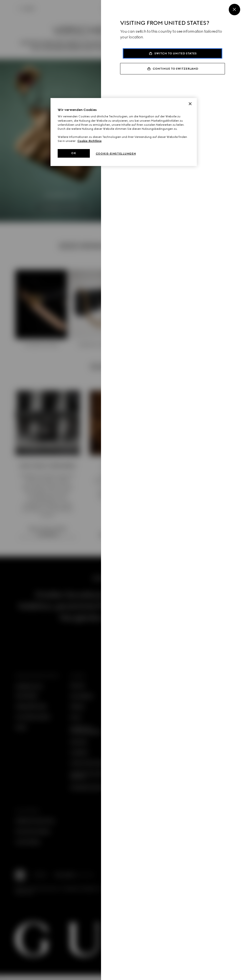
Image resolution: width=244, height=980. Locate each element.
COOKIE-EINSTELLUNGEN (116, 153)
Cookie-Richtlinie (89, 141)
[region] (124, 132)
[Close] (234, 9)
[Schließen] (190, 104)
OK (73, 153)
